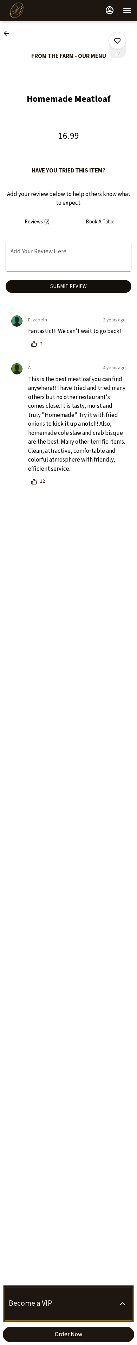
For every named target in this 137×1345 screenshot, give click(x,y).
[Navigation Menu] (127, 11)
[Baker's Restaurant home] (37, 10)
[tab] (37, 222)
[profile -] (109, 10)
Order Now (68, 1334)
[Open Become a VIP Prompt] (122, 1304)
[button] (8, 33)
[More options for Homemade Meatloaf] (117, 40)
